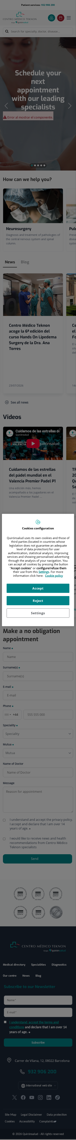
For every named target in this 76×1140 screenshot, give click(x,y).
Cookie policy (54, 575)
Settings (38, 613)
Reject (38, 601)
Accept (38, 588)
